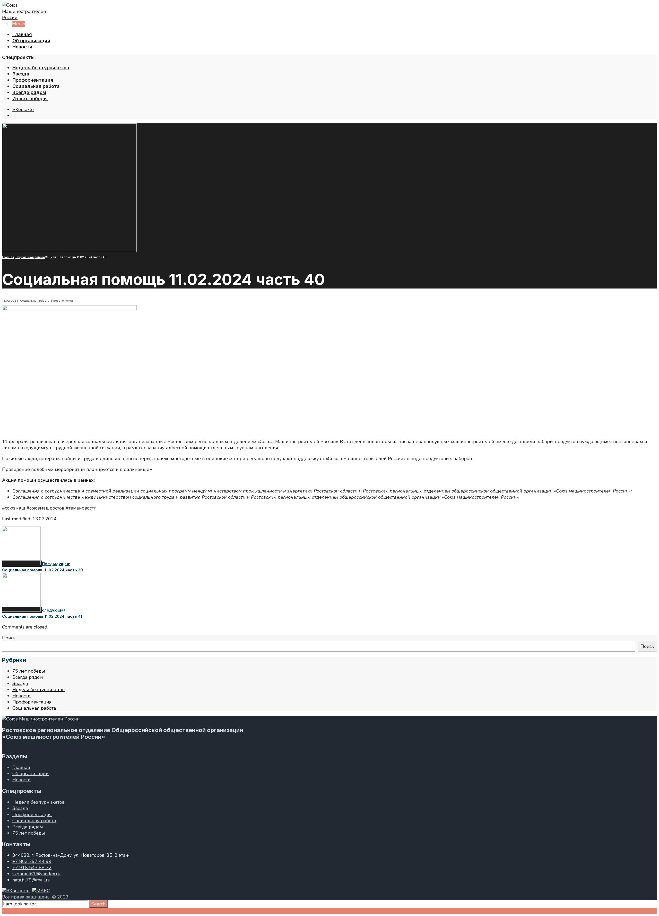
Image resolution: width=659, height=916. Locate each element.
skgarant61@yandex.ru (36, 874)
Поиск (9, 638)
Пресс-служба (62, 300)
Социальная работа (36, 86)
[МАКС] (41, 891)
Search (98, 904)
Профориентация (32, 80)
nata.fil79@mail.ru (31, 880)
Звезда (20, 74)
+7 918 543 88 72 (31, 867)
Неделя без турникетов (40, 67)
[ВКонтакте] (16, 891)
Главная (22, 34)
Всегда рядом (29, 92)
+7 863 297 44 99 (31, 861)
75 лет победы (30, 98)
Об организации (31, 40)
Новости (22, 46)
